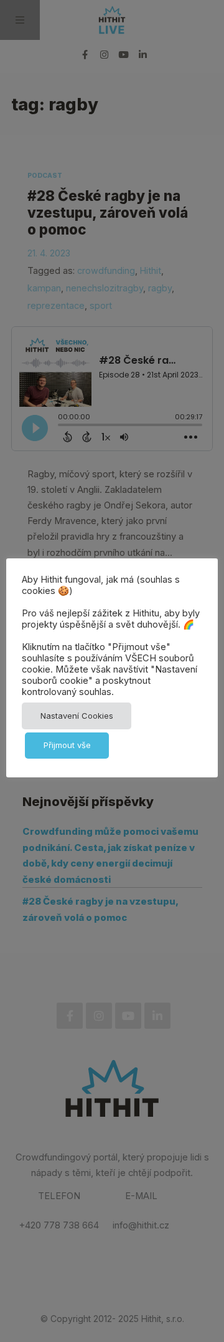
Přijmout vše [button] (67, 745)
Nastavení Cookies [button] (76, 716)
